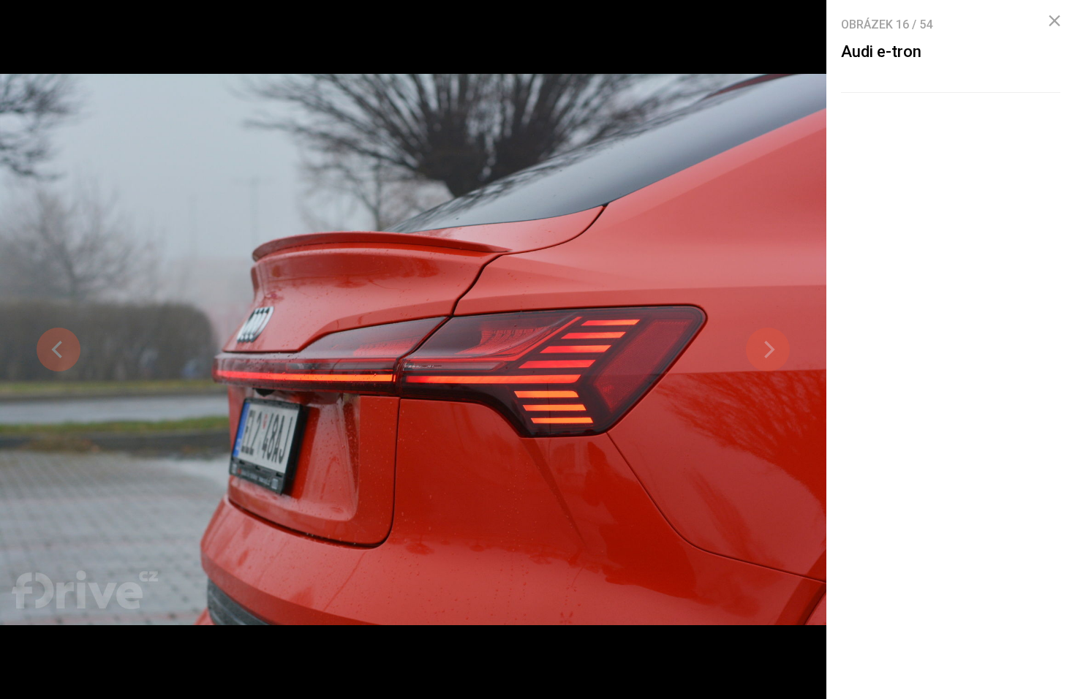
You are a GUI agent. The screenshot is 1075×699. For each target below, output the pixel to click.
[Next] (768, 349)
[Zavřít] (1054, 21)
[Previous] (58, 349)
